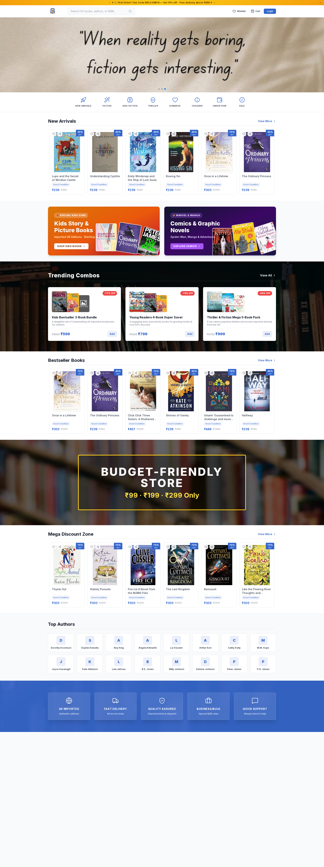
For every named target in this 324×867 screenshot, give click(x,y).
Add (112, 333)
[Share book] (59, 133)
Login (270, 11)
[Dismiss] (320, 3)
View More (265, 121)
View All (266, 275)
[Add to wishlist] (53, 133)
